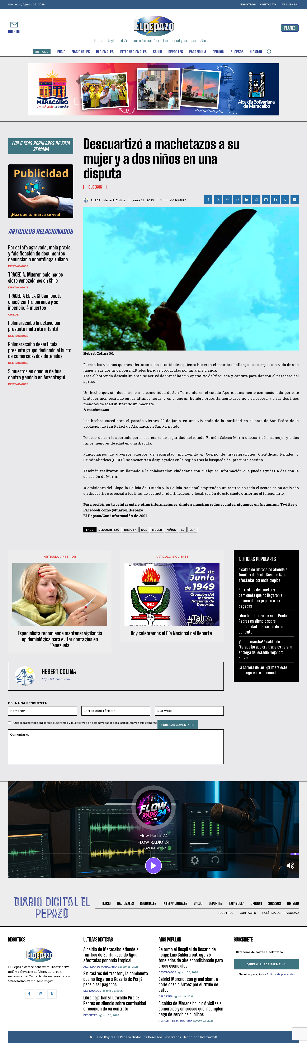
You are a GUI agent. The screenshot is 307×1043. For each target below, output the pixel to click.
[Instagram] (40, 994)
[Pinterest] (227, 199)
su (183, 529)
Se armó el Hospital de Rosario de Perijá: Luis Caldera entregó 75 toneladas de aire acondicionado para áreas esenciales (191, 958)
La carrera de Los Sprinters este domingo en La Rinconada (263, 670)
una (192, 529)
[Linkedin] (246, 199)
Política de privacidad (281, 974)
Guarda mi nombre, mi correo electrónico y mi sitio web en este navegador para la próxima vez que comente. (85, 723)
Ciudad (13, 314)
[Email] (266, 199)
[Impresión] (275, 199)
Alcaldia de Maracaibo (100, 966)
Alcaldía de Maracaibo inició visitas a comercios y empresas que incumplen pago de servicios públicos (191, 1008)
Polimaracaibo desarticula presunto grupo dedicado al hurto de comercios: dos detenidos (39, 350)
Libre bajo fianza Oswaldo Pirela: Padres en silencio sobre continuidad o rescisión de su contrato (263, 623)
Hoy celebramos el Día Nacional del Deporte (172, 633)
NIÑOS (171, 529)
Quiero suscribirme (264, 964)
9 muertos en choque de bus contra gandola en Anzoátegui (36, 374)
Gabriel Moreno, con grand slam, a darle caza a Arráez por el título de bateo (188, 984)
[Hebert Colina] (87, 200)
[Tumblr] (285, 199)
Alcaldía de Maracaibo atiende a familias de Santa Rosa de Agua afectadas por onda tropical (263, 575)
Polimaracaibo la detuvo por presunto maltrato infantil (34, 326)
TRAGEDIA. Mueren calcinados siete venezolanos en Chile (35, 278)
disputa (130, 529)
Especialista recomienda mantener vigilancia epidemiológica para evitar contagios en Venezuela (60, 639)
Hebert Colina (114, 200)
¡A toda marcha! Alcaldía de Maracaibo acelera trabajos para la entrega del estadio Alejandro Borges (265, 649)
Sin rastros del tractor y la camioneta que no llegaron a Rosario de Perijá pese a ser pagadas (260, 598)
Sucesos (95, 187)
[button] (269, 51)
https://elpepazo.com (56, 679)
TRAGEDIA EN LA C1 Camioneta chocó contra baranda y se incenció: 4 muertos (35, 302)
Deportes (90, 1015)
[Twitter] (218, 199)
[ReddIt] (256, 199)
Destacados (18, 266)
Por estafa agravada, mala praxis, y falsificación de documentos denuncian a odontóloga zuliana (40, 253)
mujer (157, 529)
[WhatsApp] (237, 199)
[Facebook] (208, 199)
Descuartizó (108, 529)
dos (144, 529)
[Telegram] (295, 199)
